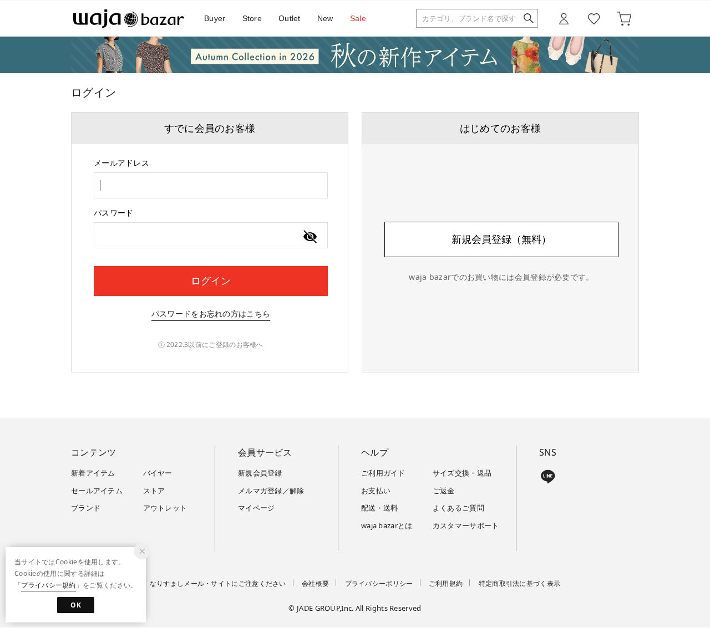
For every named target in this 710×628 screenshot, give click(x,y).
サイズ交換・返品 (462, 473)
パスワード (114, 212)
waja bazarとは (387, 525)
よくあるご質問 (458, 508)
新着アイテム (93, 473)
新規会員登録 (260, 473)
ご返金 (444, 491)
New (325, 18)
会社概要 (315, 583)
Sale (358, 18)
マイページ (256, 508)
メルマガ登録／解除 (271, 491)
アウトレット (165, 508)
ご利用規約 (446, 583)
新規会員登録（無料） (501, 239)
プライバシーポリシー (379, 583)
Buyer (215, 18)
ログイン (211, 280)
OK (75, 605)
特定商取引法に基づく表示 (520, 583)
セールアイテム (97, 491)
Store (252, 18)
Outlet (289, 18)
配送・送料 (379, 508)
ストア (154, 491)
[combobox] (211, 185)
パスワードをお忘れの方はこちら (211, 313)
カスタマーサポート (466, 525)
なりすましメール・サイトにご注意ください (218, 583)
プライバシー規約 (48, 585)
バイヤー (158, 473)
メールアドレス (121, 162)
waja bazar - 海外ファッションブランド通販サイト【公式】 (128, 19)
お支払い (375, 491)
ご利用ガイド (383, 473)
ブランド (85, 508)
